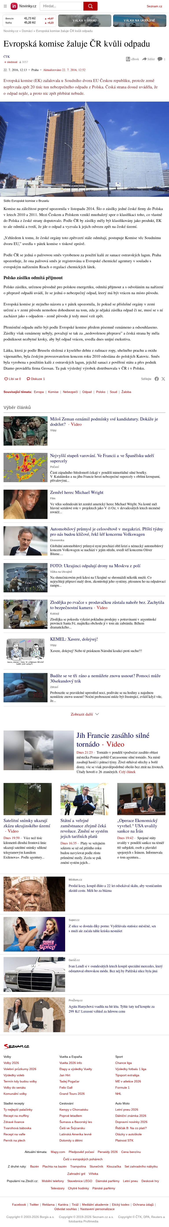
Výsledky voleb (14, 1075)
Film (52, 498)
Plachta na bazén (54, 1166)
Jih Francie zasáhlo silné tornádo (113, 739)
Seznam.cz (154, 6)
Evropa (39, 392)
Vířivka (93, 1173)
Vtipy (53, 430)
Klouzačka (114, 1166)
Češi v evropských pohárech (83, 1159)
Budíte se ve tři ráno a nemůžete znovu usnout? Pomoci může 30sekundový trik (105, 678)
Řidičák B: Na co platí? (131, 1128)
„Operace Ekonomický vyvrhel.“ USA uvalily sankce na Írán (137, 825)
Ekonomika (57, 540)
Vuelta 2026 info (70, 1063)
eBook (135, 59)
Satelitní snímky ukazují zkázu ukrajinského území (27, 823)
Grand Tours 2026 (72, 1093)
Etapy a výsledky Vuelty (75, 1069)
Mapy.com (58, 1152)
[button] (84, 149)
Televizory (57, 1188)
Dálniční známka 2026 (130, 1115)
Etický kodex (120, 1204)
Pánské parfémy (103, 1188)
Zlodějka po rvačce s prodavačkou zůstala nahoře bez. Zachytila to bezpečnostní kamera (107, 604)
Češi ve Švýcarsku (72, 1128)
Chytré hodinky (78, 1188)
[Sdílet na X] (163, 379)
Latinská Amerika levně (75, 1134)
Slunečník (96, 1166)
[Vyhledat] (90, 6)
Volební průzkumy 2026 (20, 1069)
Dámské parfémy (107, 1181)
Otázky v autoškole (128, 1134)
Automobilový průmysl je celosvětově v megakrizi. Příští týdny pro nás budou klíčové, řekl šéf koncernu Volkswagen (106, 531)
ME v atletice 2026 (128, 1081)
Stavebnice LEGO (79, 1181)
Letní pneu (130, 1181)
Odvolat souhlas (65, 1209)
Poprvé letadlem (70, 1115)
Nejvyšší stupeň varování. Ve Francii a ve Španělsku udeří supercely (102, 458)
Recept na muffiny (16, 1115)
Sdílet (151, 59)
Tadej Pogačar (69, 1081)
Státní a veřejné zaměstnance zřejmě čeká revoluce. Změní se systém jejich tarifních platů (84, 828)
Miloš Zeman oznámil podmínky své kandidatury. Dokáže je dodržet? (104, 421)
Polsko (100, 392)
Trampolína (78, 1166)
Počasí (54, 466)
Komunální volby (15, 1093)
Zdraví (54, 687)
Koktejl (54, 613)
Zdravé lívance (14, 1122)
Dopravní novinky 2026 (131, 1122)
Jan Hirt (64, 1075)
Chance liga (123, 1063)
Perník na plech (14, 1140)
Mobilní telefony (53, 1181)
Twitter (34, 1204)
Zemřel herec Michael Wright (76, 492)
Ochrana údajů (143, 1204)
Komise (53, 392)
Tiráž (75, 1204)
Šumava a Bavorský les (75, 1122)
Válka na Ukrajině (61, 571)
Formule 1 (122, 1087)
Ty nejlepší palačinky (18, 1109)
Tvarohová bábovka (17, 1128)
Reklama (48, 1204)
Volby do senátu (15, 1087)
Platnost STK (124, 1140)
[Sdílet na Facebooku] (156, 379)
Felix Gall (65, 1087)
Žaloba (126, 392)
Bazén (34, 1166)
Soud (113, 392)
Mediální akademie (95, 1204)
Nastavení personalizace (97, 1209)
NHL (118, 1093)
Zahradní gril (76, 1173)
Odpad (87, 392)
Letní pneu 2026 (126, 1109)
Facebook (19, 1204)
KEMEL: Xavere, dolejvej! (74, 639)
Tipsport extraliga (127, 1075)
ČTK (7, 56)
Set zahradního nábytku (141, 1166)
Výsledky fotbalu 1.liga (130, 1069)
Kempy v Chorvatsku (73, 1109)
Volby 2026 (11, 1063)
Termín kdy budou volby (20, 1081)
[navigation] (5, 6)
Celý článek (127, 771)
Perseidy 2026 (108, 1152)
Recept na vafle (14, 1134)
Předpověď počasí (81, 1152)
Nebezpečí (70, 392)
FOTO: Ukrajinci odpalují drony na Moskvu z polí (95, 566)
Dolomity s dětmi (71, 1140)
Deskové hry (150, 1181)
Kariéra (63, 1204)
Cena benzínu (131, 1152)
